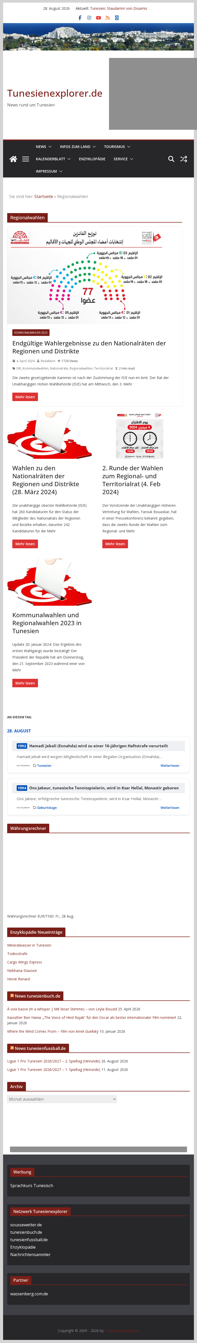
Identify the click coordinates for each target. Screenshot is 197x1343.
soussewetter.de (26, 1225)
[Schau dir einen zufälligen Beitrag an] (184, 159)
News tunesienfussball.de (40, 1048)
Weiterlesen (170, 765)
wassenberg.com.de (29, 1294)
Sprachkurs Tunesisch (31, 1185)
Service (121, 158)
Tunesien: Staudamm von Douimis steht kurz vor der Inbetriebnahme (118, 11)
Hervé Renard (18, 979)
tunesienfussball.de (29, 1239)
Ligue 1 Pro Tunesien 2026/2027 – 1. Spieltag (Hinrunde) (53, 1069)
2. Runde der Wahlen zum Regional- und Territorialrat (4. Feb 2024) (132, 480)
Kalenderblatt (50, 158)
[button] (49, 146)
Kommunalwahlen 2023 (30, 332)
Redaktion (48, 361)
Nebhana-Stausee (22, 970)
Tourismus (114, 146)
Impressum (46, 171)
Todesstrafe (17, 953)
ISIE (18, 368)
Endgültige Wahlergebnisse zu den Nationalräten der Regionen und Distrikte (89, 347)
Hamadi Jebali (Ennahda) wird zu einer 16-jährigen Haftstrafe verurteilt (98, 745)
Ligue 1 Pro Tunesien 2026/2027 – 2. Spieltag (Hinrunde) (53, 1061)
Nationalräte (59, 368)
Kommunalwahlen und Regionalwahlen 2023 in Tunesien (47, 623)
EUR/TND (45, 916)
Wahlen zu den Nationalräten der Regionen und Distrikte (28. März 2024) (45, 480)
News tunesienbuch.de (37, 996)
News (41, 146)
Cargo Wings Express (24, 962)
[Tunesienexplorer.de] (13, 159)
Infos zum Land (75, 146)
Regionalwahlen (81, 368)
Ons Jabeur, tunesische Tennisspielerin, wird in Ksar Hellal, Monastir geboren (104, 787)
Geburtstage (47, 807)
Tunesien (44, 765)
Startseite (43, 196)
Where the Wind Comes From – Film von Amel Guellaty (52, 1031)
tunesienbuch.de (26, 1232)
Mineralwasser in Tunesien (29, 945)
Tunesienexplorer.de (55, 93)
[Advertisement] (153, 94)
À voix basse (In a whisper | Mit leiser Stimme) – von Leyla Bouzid (62, 1009)
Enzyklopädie (92, 158)
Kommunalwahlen (35, 368)
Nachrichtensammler (30, 1254)
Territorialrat (103, 368)
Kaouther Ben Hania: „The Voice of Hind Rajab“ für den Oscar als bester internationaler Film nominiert (91, 1017)
